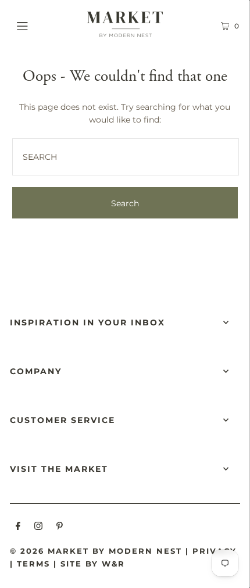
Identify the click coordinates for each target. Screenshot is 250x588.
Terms (33, 563)
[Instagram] (38, 527)
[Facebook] (18, 527)
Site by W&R (92, 563)
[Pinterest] (59, 527)
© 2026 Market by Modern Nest (96, 550)
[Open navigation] (39, 24)
